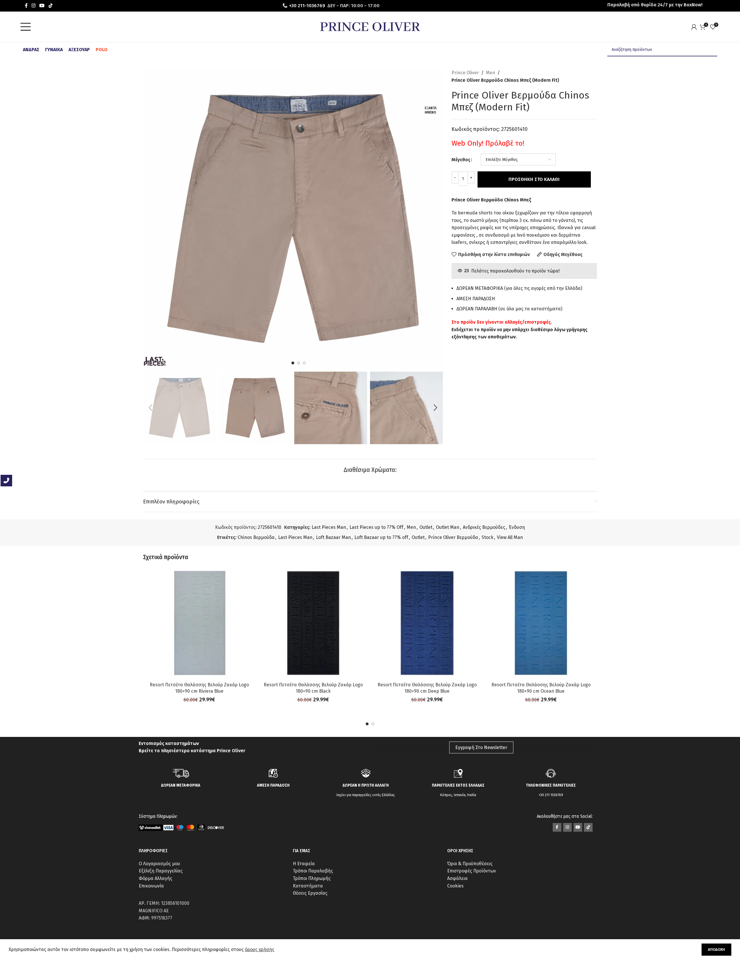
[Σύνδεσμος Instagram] (33, 5)
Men (490, 72)
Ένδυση (517, 527)
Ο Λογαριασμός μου (159, 863)
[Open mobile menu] (27, 27)
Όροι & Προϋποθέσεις (470, 863)
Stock (487, 537)
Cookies (455, 886)
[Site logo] (370, 26)
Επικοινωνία (151, 886)
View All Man (510, 537)
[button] (150, 408)
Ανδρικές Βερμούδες (484, 527)
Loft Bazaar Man (333, 537)
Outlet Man (447, 527)
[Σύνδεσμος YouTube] (42, 5)
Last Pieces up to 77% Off (376, 527)
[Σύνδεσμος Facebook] (26, 5)
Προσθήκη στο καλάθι (534, 179)
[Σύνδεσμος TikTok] (50, 5)
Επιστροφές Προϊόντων (471, 871)
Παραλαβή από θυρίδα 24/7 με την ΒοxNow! (654, 5)
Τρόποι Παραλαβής (313, 871)
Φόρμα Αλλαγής (155, 878)
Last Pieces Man (329, 527)
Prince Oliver (465, 72)
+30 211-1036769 (307, 5)
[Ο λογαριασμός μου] (695, 27)
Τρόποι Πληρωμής (312, 878)
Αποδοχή (716, 949)
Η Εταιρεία (304, 863)
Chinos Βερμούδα (256, 537)
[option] (292, 363)
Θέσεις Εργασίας (310, 893)
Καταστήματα (308, 886)
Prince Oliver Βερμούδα (453, 537)
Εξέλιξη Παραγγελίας (161, 871)
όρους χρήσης (259, 949)
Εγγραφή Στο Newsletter (481, 747)
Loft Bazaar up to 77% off (381, 537)
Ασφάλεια (457, 878)
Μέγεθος (461, 159)
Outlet (425, 527)
